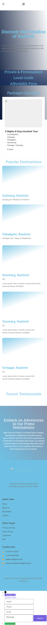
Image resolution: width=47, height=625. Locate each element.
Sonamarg (11, 142)
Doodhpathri (12, 134)
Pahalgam (11, 140)
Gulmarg (11, 137)
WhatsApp (11, 624)
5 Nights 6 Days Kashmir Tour (21, 131)
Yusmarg (19, 145)
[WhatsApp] (6, 624)
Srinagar (10, 145)
